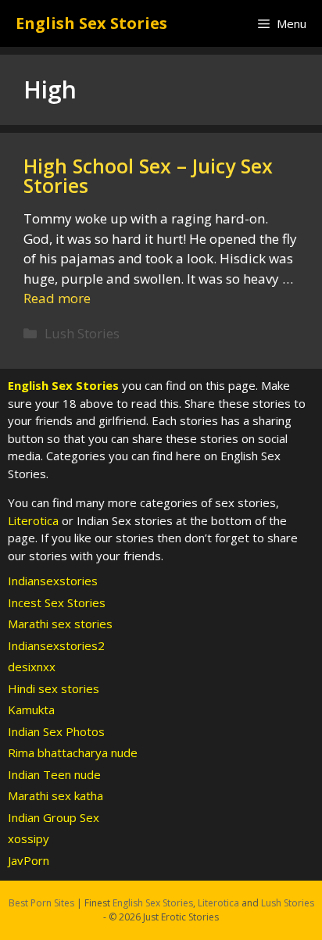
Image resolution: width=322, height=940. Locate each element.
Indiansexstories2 (56, 645)
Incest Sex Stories (57, 602)
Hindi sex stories (53, 688)
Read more (57, 298)
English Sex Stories (91, 23)
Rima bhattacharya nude (73, 752)
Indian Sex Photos (56, 731)
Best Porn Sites (41, 903)
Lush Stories (82, 333)
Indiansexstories (53, 580)
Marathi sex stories (60, 623)
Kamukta (31, 709)
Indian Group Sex (53, 817)
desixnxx (31, 666)
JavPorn (28, 860)
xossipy (28, 838)
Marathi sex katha (55, 795)
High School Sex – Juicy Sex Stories (148, 175)
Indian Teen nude (54, 774)
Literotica (33, 520)
